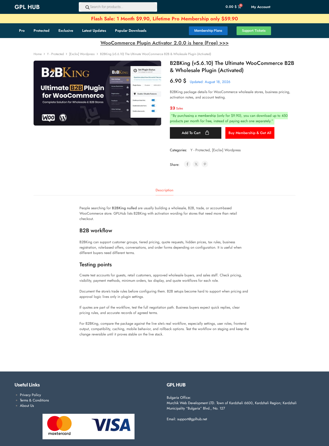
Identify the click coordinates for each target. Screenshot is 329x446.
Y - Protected (55, 54)
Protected (41, 30)
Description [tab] (164, 190)
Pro (22, 30)
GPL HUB (27, 7)
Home (38, 54)
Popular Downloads (130, 30)
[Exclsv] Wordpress (82, 54)
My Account (260, 6)
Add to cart (191, 132)
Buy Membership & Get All (250, 132)
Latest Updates (94, 30)
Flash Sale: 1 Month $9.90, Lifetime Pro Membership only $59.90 (164, 18)
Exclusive (65, 30)
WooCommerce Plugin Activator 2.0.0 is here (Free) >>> (164, 42)
